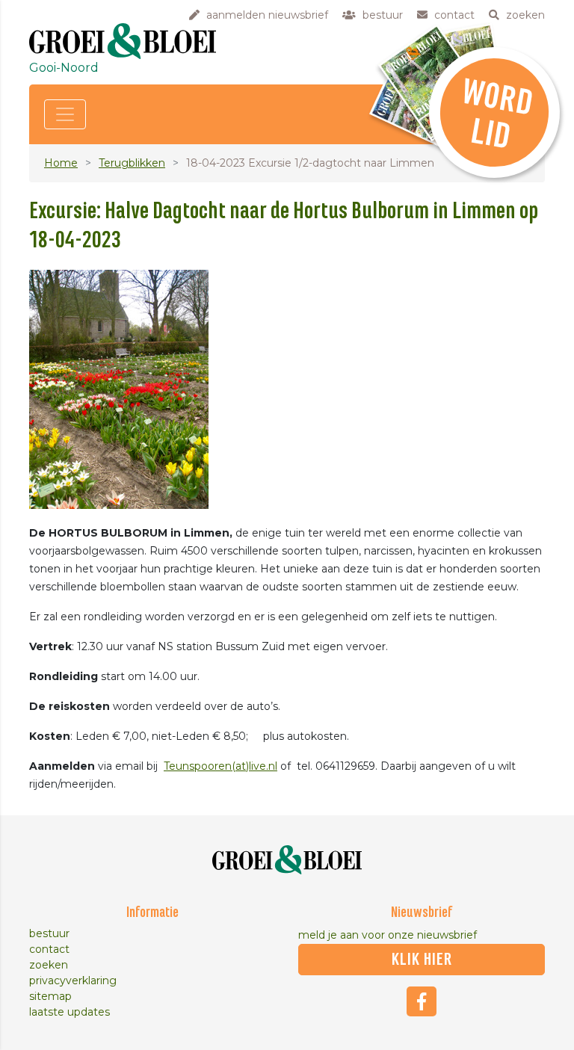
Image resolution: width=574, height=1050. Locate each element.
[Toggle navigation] (65, 114)
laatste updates (69, 1012)
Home (61, 163)
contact (49, 949)
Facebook (421, 1001)
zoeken (48, 965)
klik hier (422, 960)
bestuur (49, 933)
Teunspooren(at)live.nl (220, 766)
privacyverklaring (73, 980)
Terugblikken (132, 163)
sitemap (50, 996)
